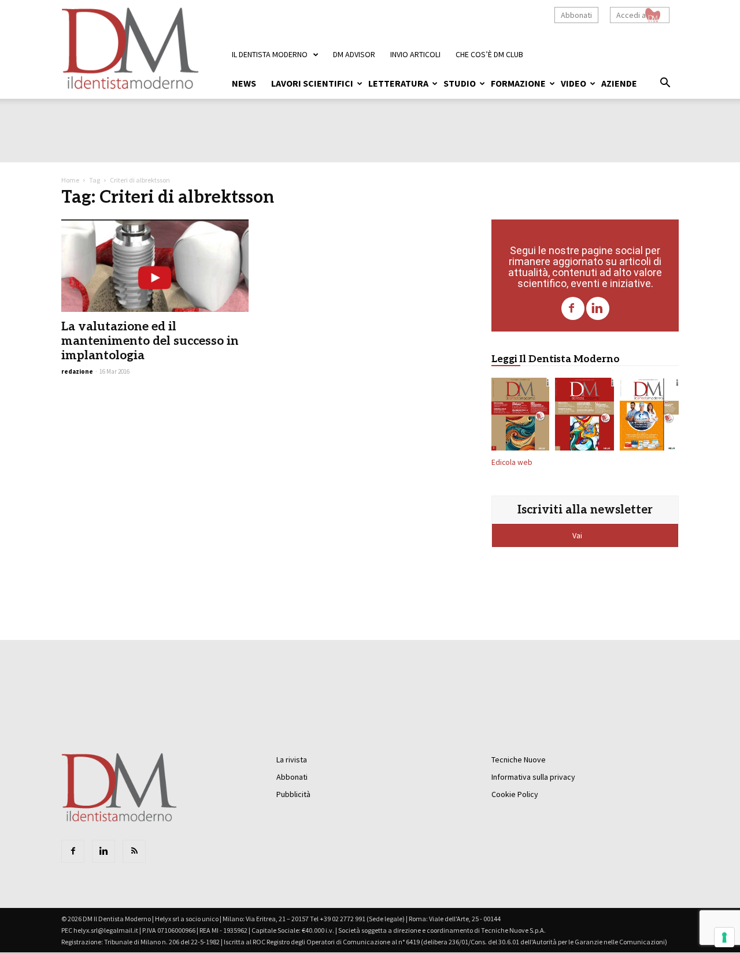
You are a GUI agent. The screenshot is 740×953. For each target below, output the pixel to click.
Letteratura (398, 83)
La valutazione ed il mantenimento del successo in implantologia (150, 341)
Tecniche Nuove (518, 759)
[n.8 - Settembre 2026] (520, 416)
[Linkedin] (597, 308)
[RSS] (134, 851)
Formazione (518, 83)
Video (573, 83)
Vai (578, 535)
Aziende (619, 83)
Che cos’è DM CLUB (489, 54)
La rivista (291, 759)
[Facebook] (572, 308)
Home (70, 180)
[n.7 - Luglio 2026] (584, 416)
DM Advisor (354, 54)
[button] (665, 84)
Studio (459, 83)
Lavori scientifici (312, 83)
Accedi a (631, 15)
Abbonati (576, 15)
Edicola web (511, 462)
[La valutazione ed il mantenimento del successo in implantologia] (155, 265)
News (244, 83)
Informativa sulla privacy (533, 777)
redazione (77, 371)
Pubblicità (293, 794)
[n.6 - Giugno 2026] (649, 416)
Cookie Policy (514, 794)
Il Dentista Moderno (270, 54)
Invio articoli (415, 54)
